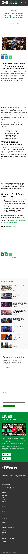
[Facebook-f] (10, 488)
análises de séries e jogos (9, 222)
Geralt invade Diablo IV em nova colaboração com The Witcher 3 (20, 343)
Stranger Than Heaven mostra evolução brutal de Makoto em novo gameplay (20, 336)
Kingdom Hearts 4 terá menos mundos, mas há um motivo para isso (19, 328)
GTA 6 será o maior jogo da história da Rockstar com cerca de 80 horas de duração (20, 303)
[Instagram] (2, 488)
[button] (22, 3)
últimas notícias (20, 220)
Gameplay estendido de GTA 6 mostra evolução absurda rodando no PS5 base (19, 319)
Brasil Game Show (11, 226)
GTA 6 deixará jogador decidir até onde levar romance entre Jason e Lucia (19, 311)
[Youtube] (8, 488)
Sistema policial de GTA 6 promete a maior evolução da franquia (19, 295)
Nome (5, 385)
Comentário (6, 367)
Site (4, 398)
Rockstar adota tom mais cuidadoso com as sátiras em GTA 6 (19, 287)
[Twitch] (5, 488)
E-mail (5, 392)
